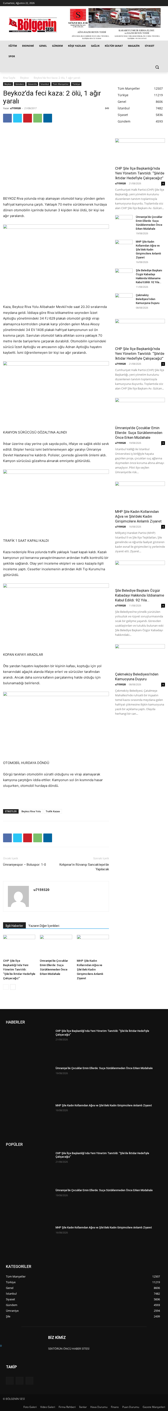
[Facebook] (150, 3)
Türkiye (76, 83)
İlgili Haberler (14, 926)
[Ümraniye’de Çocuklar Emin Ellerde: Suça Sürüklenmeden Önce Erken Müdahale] (56, 946)
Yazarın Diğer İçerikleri (43, 926)
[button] (157, 67)
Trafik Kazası (53, 811)
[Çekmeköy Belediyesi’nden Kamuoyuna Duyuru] (124, 299)
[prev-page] (6, 987)
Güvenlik (32, 83)
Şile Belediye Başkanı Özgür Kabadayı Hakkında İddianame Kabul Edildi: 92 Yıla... (139, 595)
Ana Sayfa (9, 78)
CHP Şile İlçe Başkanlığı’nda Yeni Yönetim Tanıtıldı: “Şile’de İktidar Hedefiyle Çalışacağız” (19, 969)
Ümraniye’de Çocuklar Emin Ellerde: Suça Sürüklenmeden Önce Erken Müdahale (138, 433)
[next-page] (13, 987)
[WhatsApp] (37, 118)
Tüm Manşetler (61, 83)
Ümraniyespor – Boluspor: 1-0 (24, 865)
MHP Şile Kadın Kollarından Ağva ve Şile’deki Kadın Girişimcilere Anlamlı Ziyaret (90, 969)
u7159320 (15, 108)
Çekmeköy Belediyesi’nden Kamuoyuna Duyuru (147, 299)
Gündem (19, 83)
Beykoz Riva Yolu (31, 811)
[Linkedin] (47, 118)
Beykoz (24, 78)
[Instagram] (156, 3)
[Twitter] (162, 3)
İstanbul (44, 83)
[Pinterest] (27, 118)
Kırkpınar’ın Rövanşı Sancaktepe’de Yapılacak (84, 867)
